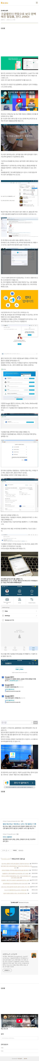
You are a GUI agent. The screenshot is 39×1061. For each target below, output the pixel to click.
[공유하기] (6, 850)
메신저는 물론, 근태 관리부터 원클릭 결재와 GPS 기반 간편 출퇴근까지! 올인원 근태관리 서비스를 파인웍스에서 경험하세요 (19, 827)
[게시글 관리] (8, 850)
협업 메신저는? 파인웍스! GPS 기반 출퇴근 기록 (19, 824)
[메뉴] (37, 3)
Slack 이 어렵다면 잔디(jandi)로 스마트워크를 (15, 890)
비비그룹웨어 (7, 837)
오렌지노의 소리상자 (10, 954)
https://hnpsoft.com (9, 834)
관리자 (25, 1058)
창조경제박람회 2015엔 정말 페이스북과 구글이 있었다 (15, 883)
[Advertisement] (19, 41)
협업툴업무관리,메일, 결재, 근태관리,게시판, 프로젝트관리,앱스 (19, 840)
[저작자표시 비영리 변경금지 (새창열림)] (20, 850)
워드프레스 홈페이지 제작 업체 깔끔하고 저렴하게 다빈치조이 (15, 863)
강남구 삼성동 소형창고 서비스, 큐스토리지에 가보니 (15, 893)
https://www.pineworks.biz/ (11, 821)
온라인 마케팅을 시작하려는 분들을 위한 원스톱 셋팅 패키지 (15, 870)
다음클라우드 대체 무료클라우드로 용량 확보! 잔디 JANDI (15, 873)
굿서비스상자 (6, 859)
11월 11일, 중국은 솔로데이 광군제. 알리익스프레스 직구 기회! (15, 887)
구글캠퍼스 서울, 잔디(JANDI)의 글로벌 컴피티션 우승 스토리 (15, 880)
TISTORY (20, 1058)
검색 (36, 1038)
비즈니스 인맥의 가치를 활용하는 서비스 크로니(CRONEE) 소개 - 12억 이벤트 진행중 (16, 876)
